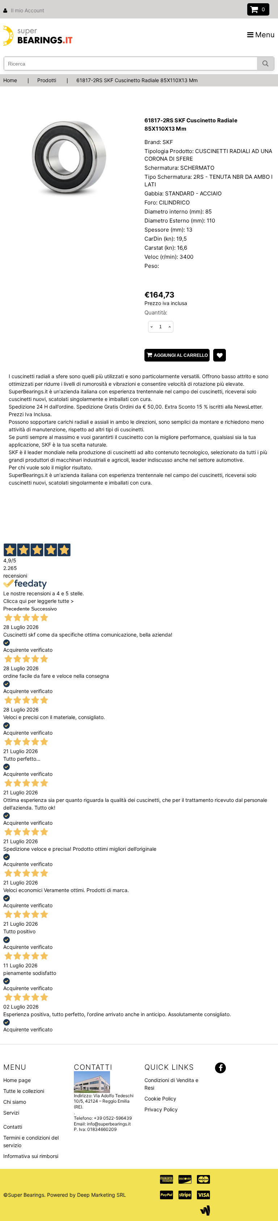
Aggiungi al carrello (181, 355)
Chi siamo (14, 1102)
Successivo (44, 609)
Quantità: (155, 312)
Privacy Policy (161, 1109)
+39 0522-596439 (113, 1118)
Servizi (11, 1113)
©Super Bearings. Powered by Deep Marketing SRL (64, 1195)
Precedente (16, 609)
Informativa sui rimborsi (30, 1156)
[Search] (265, 63)
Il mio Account (27, 10)
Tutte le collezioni (23, 1091)
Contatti (12, 1127)
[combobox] (139, 63)
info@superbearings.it (109, 1124)
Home (10, 80)
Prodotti (46, 80)
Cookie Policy (160, 1098)
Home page (17, 1080)
